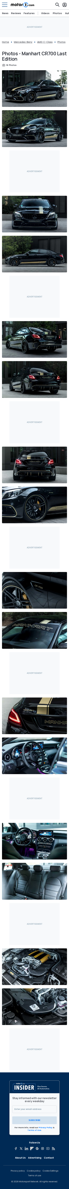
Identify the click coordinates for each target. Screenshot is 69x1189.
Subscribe (34, 1120)
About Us (20, 1157)
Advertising (34, 1157)
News (5, 13)
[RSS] (53, 1148)
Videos (45, 13)
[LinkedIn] (26, 1148)
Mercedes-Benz (23, 42)
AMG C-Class (45, 42)
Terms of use (34, 1175)
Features (29, 13)
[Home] (22, 5)
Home (5, 42)
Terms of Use (34, 1130)
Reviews (16, 13)
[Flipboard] (31, 1148)
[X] (21, 1148)
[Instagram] (42, 1148)
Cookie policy (34, 1171)
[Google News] (37, 1148)
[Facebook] (15, 1148)
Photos (57, 13)
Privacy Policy (45, 1127)
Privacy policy (18, 1171)
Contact (49, 1157)
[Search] (57, 5)
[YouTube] (48, 1148)
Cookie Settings (50, 1171)
